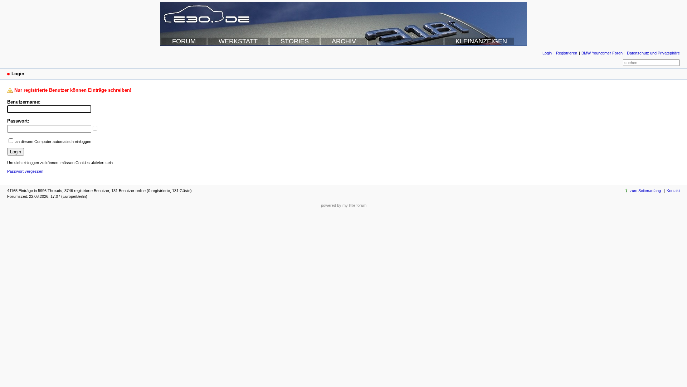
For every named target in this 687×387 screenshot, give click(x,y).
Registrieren (566, 53)
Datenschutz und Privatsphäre (653, 53)
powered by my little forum (343, 205)
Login (547, 53)
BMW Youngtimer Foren (602, 53)
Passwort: (18, 121)
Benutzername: (23, 102)
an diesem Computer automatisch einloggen (53, 141)
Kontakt (673, 190)
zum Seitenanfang (645, 190)
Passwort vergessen (25, 171)
